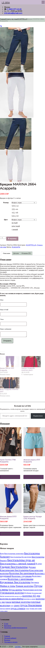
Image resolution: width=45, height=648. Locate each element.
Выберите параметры (10, 477)
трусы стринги (18, 608)
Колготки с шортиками (20, 578)
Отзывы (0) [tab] (26, 253)
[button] (43, 2)
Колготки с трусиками (22, 576)
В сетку (39, 563)
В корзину (12, 238)
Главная (2, 19)
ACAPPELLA (22, 19)
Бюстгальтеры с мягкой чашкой (17, 563)
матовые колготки (21, 601)
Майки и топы (7, 585)
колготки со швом (29, 599)
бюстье (2, 596)
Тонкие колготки (25, 585)
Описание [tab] (6, 253)
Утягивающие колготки (12, 592)
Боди (2, 553)
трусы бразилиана (31, 605)
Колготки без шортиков (21, 573)
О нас (6, 624)
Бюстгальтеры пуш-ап (21, 560)
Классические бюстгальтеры (14, 570)
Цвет (6, 220)
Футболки (28, 593)
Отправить (7, 341)
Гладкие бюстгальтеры (14, 567)
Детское (32, 567)
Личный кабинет (10, 638)
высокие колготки (9, 596)
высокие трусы (18, 596)
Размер (6, 203)
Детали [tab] (16, 253)
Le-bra (18, 647)
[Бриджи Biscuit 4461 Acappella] (9, 361)
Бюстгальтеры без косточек (20, 557)
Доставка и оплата (10, 642)
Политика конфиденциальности (15, 628)
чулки (27, 609)
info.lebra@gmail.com (13, 13)
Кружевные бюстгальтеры (15, 582)
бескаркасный (36, 593)
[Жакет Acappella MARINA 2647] (9, 382)
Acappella (16, 247)
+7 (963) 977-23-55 (14, 9)
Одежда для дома (11, 19)
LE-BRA (6, 2)
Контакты (7, 626)
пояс (11, 606)
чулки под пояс (36, 608)
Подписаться (37, 416)
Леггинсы (35, 582)
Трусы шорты (15, 589)
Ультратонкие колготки (32, 590)
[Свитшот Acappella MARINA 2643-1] (31, 361)
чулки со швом (3, 611)
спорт (17, 605)
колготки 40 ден (31, 595)
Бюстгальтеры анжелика (14, 553)
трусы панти (5, 608)
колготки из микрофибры (12, 598)
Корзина (7, 640)
